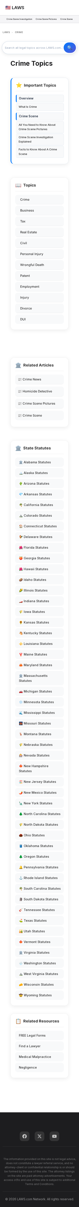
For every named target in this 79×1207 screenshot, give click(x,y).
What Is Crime (28, 106)
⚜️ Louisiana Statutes (36, 644)
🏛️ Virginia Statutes (34, 952)
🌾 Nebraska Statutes (36, 744)
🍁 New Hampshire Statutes (33, 768)
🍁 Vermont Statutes (34, 942)
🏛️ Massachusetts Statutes (33, 678)
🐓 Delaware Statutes (35, 537)
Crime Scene (66, 19)
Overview (26, 98)
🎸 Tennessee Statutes (37, 910)
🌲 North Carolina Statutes (40, 814)
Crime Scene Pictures (46, 19)
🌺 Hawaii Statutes (33, 569)
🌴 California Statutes (36, 505)
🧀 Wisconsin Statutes (36, 984)
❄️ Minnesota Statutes (36, 702)
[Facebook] (24, 1136)
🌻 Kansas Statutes (34, 622)
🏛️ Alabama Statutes (35, 462)
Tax (22, 221)
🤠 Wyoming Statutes (35, 995)
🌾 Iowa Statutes (32, 612)
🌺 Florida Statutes (33, 547)
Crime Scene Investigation (19, 19)
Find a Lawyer (30, 1046)
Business (27, 210)
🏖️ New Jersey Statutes (37, 781)
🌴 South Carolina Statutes (40, 888)
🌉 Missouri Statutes (35, 723)
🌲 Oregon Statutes (34, 856)
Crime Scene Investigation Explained (36, 139)
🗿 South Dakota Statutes (38, 899)
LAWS (6, 32)
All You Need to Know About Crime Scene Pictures (37, 127)
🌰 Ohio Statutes (32, 835)
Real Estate (28, 232)
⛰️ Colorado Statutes (35, 515)
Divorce (26, 308)
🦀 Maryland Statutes (35, 665)
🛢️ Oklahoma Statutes (36, 846)
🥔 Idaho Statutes (32, 580)
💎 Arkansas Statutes (35, 494)
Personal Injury (31, 254)
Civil (23, 243)
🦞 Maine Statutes (33, 654)
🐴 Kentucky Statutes (35, 633)
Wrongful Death (32, 265)
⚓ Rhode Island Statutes (38, 878)
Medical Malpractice (35, 1057)
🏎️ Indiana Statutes (34, 601)
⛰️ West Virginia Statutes (38, 974)
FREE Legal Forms (32, 1035)
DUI (23, 319)
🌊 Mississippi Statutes (37, 712)
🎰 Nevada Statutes (34, 755)
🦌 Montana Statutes (35, 734)
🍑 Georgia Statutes (34, 558)
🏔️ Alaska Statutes (33, 473)
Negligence (28, 1067)
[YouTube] (54, 1136)
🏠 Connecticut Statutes (38, 526)
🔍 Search (70, 47)
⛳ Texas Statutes (33, 920)
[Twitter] (39, 1136)
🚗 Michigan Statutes (35, 691)
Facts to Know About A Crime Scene (38, 151)
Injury (24, 297)
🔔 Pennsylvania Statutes (38, 867)
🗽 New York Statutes (35, 803)
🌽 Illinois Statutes (33, 590)
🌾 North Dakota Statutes (38, 824)
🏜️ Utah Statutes (32, 931)
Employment (29, 286)
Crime (24, 199)
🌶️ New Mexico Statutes (38, 792)
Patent (25, 275)
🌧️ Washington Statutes (37, 963)
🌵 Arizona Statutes (34, 483)
